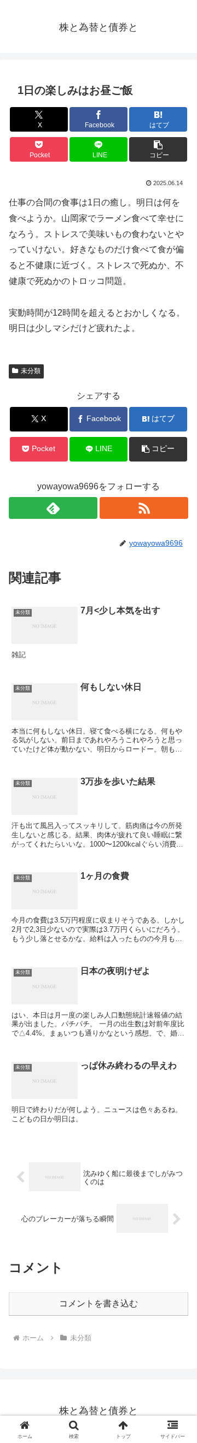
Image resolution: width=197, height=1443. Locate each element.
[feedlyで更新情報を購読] (53, 508)
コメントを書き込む (98, 1303)
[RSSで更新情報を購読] (144, 508)
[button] (158, 149)
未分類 (30, 371)
